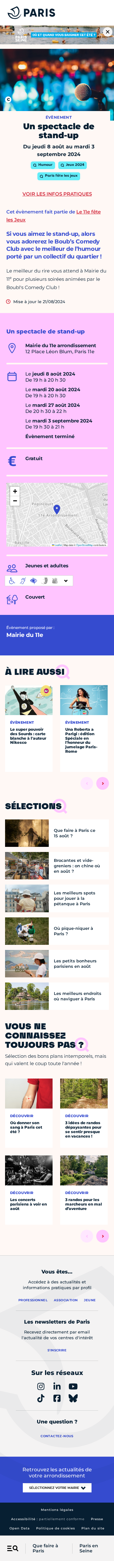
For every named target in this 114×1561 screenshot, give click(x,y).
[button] (57, 509)
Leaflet (58, 545)
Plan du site (92, 1528)
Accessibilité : (48, 1519)
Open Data (20, 1528)
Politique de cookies (55, 1528)
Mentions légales (57, 1510)
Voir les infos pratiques (57, 194)
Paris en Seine (88, 1548)
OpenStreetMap (84, 545)
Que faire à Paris (45, 1548)
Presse (97, 1519)
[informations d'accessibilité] (39, 580)
